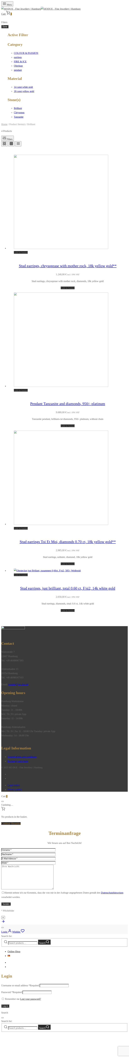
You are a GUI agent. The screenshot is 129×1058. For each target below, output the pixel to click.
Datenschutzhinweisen (112, 892)
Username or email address (20, 985)
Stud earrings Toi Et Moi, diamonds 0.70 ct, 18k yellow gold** (68, 542)
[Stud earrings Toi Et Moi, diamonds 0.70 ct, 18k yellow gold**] (61, 524)
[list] (18, 143)
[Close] (2, 801)
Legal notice (14, 785)
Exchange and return (18, 761)
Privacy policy (15, 789)
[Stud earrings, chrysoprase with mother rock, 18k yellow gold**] (61, 248)
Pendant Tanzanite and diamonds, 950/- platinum (67, 404)
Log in (5, 1006)
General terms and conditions (22, 756)
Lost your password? (30, 999)
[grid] (4, 143)
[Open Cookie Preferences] (24, 1054)
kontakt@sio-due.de (18, 684)
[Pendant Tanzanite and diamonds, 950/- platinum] (61, 386)
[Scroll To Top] (3, 922)
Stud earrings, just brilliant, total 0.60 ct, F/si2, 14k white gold (67, 588)
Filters (9, 139)
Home (4, 124)
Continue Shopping (11, 823)
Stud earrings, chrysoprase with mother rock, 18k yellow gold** (68, 266)
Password (11, 992)
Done (5, 26)
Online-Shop (14, 951)
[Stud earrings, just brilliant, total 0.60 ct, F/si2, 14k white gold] (47, 570)
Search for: (6, 936)
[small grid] (11, 143)
